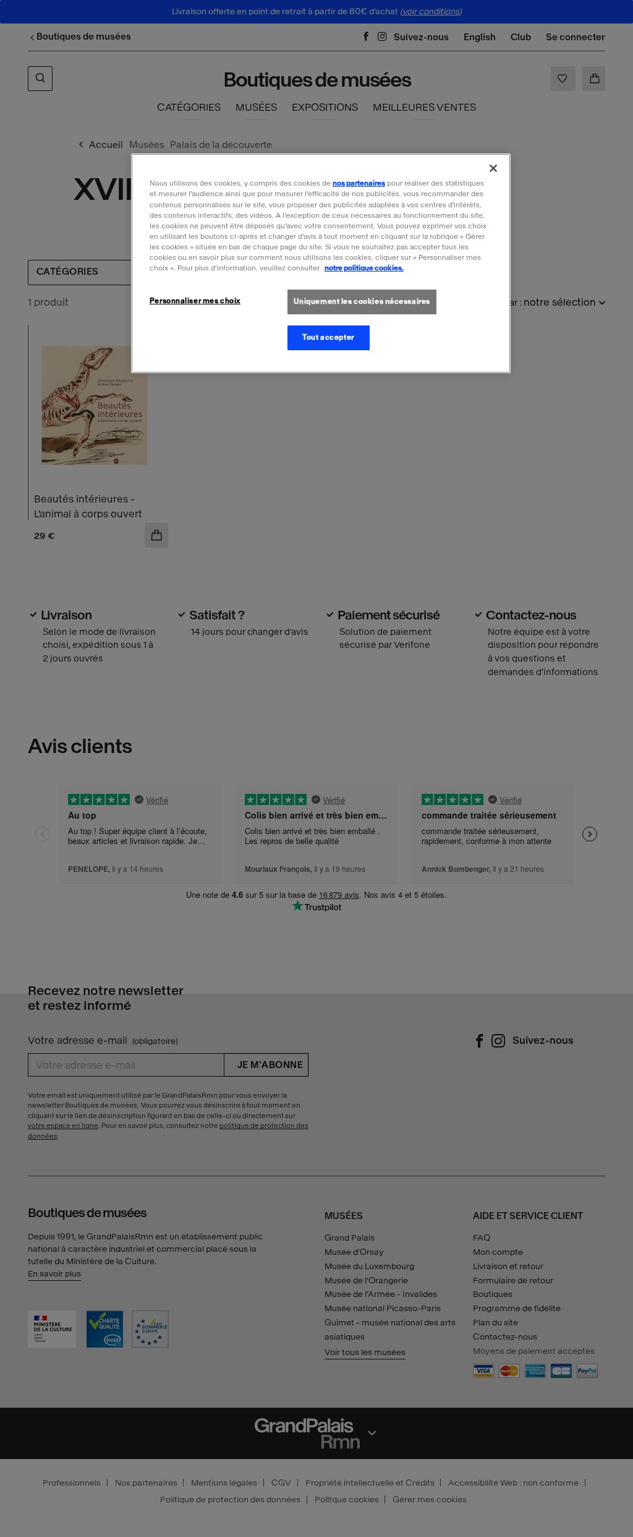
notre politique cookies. (364, 268)
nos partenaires (359, 183)
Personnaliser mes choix (195, 300)
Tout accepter (328, 337)
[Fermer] (493, 168)
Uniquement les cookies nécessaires (362, 301)
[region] (321, 262)
